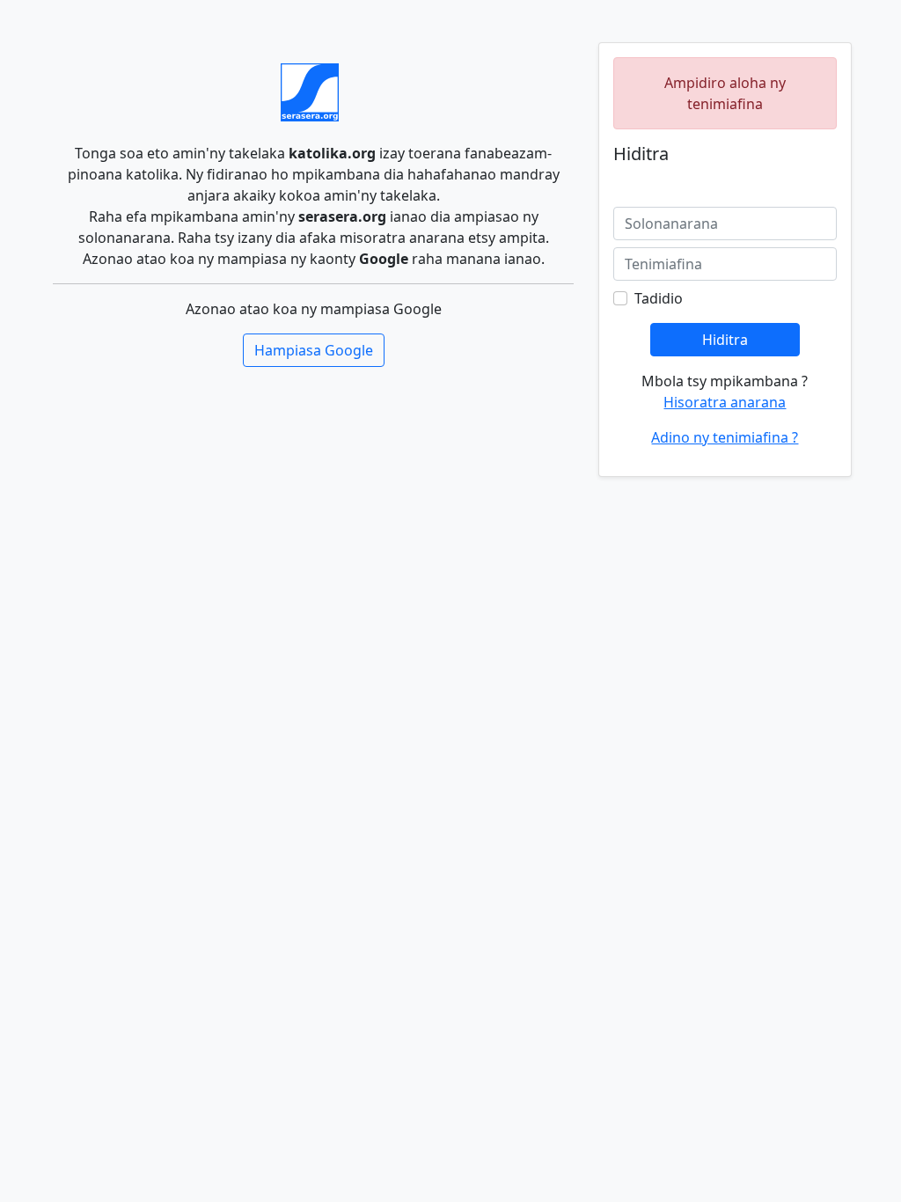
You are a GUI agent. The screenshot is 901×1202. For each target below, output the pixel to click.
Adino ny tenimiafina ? (724, 437)
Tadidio (658, 298)
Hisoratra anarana (724, 402)
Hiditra (725, 339)
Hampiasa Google (313, 350)
